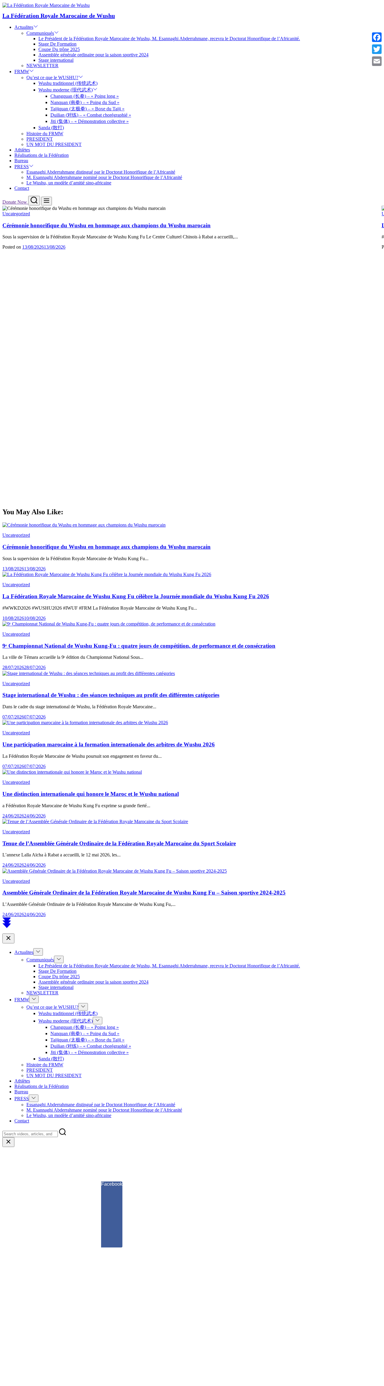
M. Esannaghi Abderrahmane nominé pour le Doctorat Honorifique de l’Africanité (104, 177)
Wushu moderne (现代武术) (65, 89)
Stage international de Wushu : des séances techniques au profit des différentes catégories (110, 695)
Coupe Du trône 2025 (59, 49)
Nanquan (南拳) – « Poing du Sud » (84, 102)
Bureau (21, 160)
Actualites (23, 27)
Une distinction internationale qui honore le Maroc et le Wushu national (90, 794)
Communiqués (40, 33)
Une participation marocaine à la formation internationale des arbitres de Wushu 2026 (108, 744)
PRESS (21, 166)
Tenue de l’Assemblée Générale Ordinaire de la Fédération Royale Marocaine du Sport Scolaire (119, 843)
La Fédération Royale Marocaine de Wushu (58, 15)
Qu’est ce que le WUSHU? (52, 77)
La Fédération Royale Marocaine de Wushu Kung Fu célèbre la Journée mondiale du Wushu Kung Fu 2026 (135, 596)
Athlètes (22, 149)
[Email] (377, 61)
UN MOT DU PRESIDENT (54, 144)
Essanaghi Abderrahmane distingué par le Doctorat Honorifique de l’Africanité (100, 172)
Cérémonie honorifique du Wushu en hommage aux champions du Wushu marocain (106, 225)
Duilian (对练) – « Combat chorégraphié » (90, 115)
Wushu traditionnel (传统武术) (68, 83)
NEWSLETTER (42, 65)
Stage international (56, 60)
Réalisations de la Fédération (41, 155)
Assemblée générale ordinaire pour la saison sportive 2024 (93, 54)
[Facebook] (377, 37)
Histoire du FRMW (44, 133)
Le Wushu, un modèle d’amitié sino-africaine (68, 182)
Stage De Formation (57, 43)
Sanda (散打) (51, 127)
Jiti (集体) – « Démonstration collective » (89, 121)
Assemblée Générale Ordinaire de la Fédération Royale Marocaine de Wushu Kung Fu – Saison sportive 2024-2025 (144, 892)
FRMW (21, 71)
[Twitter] (377, 49)
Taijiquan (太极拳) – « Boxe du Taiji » (87, 108)
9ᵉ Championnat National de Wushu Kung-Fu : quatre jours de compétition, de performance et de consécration (138, 646)
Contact (21, 188)
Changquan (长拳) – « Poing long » (84, 96)
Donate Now (15, 202)
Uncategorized (16, 213)
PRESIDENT (39, 139)
